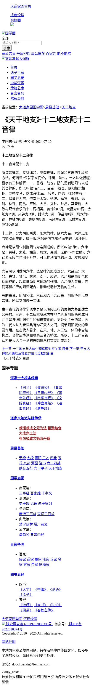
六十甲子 (41, 468)
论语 (33, 503)
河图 (34, 463)
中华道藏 (17, 83)
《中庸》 (41, 589)
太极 (30, 458)
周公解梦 (38, 53)
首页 (13, 67)
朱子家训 (45, 503)
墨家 (38, 559)
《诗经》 (26, 605)
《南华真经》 (44, 398)
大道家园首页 (20, 6)
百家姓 (51, 53)
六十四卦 (54, 463)
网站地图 (9, 642)
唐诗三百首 (27, 514)
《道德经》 (42, 387)
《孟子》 (26, 594)
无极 (22, 458)
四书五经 (17, 574)
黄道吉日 (9, 53)
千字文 (47, 493)
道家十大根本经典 (24, 378)
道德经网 (30, 619)
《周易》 (26, 387)
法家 (45, 559)
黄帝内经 (37, 535)
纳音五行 (26, 468)
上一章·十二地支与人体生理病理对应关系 (31, 349)
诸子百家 (17, 72)
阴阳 (38, 458)
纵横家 (44, 564)
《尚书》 (41, 605)
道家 (30, 559)
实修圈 (15, 20)
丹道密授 (23, 53)
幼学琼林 (26, 524)
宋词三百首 (46, 514)
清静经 (24, 535)
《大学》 (26, 589)
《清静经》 (42, 408)
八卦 (26, 463)
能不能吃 (64, 53)
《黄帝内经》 (44, 393)
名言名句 (17, 93)
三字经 (24, 493)
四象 (53, 458)
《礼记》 (55, 605)
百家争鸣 (17, 544)
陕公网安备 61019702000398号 (29, 624)
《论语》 (55, 589)
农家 (26, 564)
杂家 (34, 564)
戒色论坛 (17, 15)
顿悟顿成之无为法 (33, 428)
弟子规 (24, 503)
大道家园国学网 (31, 107)
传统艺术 (17, 88)
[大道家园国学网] (3, 33)
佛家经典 (17, 98)
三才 (45, 458)
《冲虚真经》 (44, 403)
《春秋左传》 (44, 610)
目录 (65, 349)
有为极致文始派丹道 (34, 438)
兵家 (53, 559)
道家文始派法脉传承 (26, 418)
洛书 (42, 463)
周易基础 (52, 107)
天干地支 (69, 107)
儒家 (22, 559)
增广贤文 (41, 524)
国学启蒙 (17, 78)
